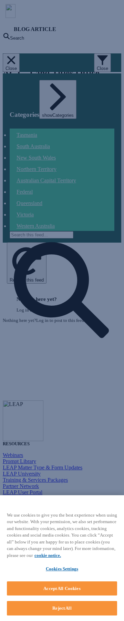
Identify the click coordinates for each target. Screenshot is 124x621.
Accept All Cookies (61, 588)
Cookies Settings (62, 568)
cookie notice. (47, 555)
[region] (62, 558)
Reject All (61, 608)
